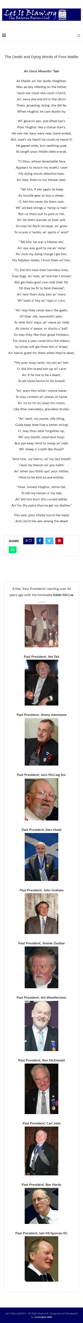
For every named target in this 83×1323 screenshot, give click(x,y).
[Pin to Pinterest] (59, 541)
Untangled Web (43, 1317)
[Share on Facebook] (39, 541)
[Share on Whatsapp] (13, 549)
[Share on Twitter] (49, 541)
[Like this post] (30, 541)
